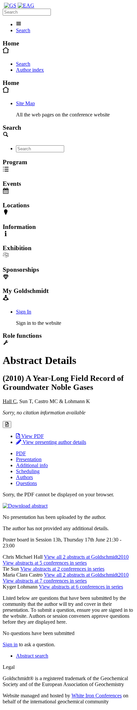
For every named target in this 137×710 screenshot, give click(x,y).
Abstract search (32, 656)
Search (23, 30)
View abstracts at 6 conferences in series (81, 587)
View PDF (32, 436)
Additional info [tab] (32, 465)
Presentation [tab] (29, 459)
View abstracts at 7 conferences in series (45, 581)
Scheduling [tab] (28, 471)
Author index (30, 70)
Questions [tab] (26, 483)
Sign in (10, 644)
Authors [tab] (24, 477)
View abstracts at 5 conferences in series (45, 563)
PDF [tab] (21, 453)
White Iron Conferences (96, 695)
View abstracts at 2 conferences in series (62, 569)
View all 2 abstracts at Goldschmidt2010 (86, 557)
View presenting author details (53, 442)
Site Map (25, 103)
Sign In (23, 312)
